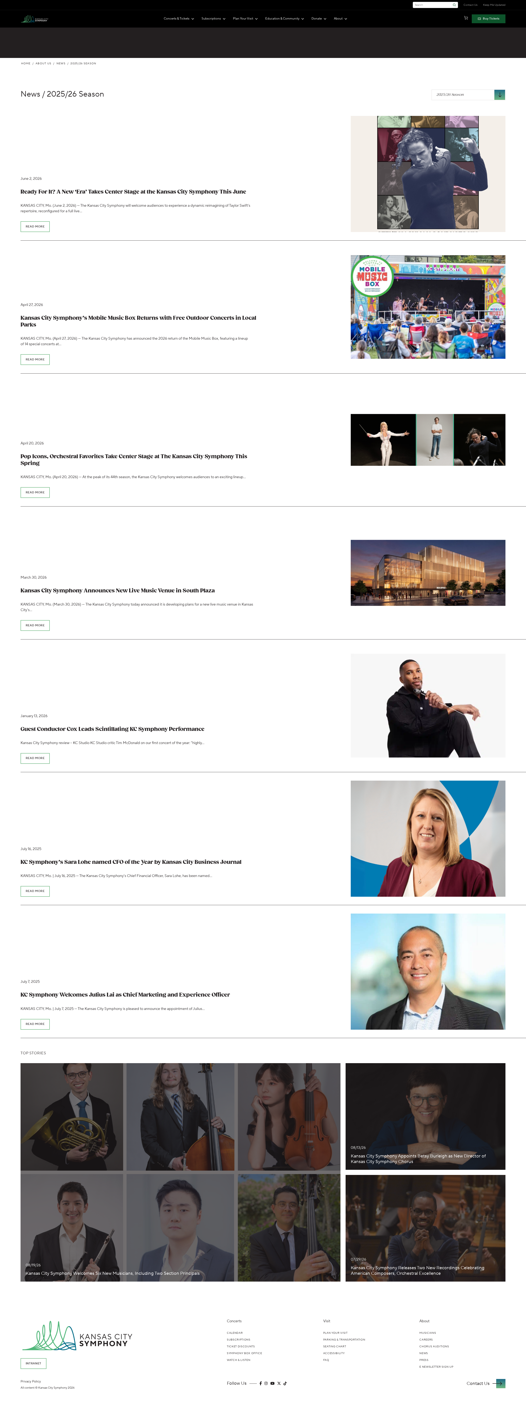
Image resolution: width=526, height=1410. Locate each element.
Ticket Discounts (241, 1346)
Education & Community (282, 19)
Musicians (427, 1333)
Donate (316, 19)
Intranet (34, 1363)
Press (423, 1360)
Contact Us (471, 5)
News (61, 63)
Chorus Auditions (434, 1346)
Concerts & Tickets (176, 19)
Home (26, 63)
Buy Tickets (491, 19)
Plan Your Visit (243, 19)
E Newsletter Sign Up (436, 1366)
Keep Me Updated (494, 5)
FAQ (326, 1360)
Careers (426, 1339)
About (338, 19)
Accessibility (334, 1353)
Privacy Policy (31, 1381)
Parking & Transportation (344, 1339)
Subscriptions (211, 19)
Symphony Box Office (244, 1353)
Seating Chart (334, 1346)
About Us (43, 63)
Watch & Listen (238, 1360)
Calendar (235, 1333)
